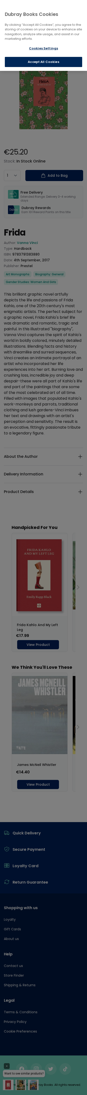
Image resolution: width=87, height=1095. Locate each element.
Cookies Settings (43, 48)
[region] (43, 35)
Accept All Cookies (43, 62)
